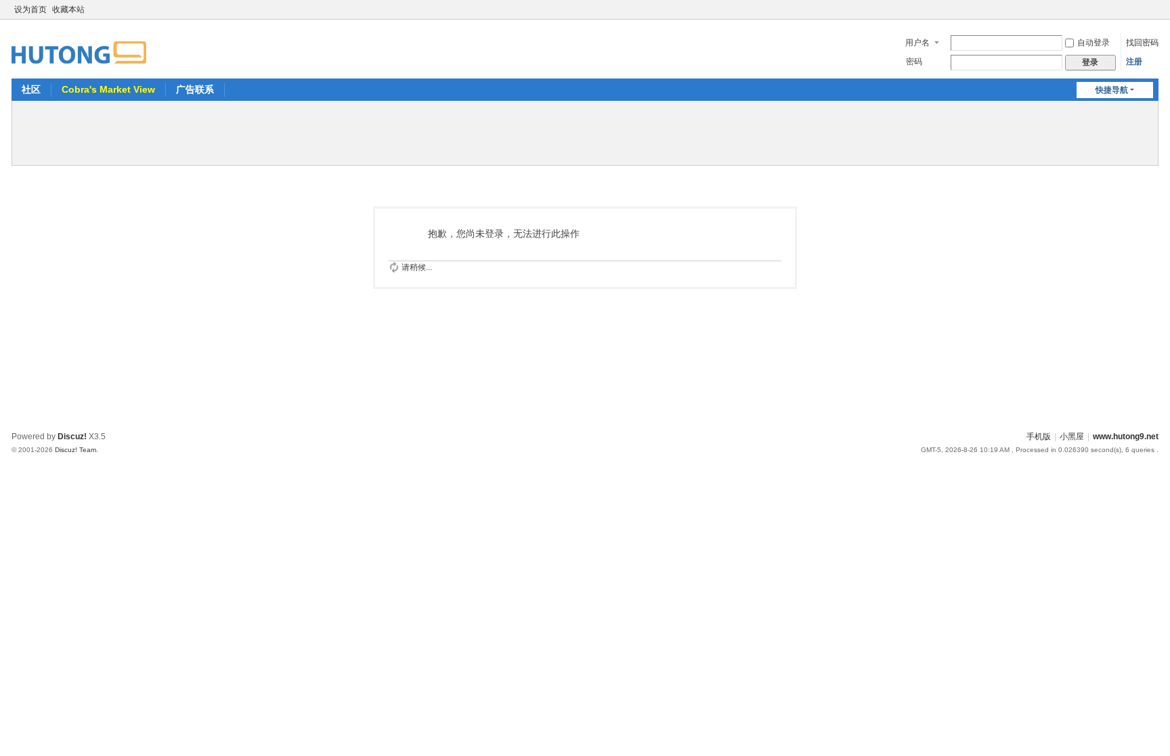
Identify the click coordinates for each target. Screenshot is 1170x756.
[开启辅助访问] (1139, 9)
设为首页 (30, 9)
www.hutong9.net (1125, 436)
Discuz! (72, 436)
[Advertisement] (585, 131)
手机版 (1038, 436)
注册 (1134, 61)
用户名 (917, 42)
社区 (31, 89)
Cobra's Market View (108, 89)
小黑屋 (1072, 436)
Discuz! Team (75, 449)
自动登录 (1093, 42)
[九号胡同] (79, 44)
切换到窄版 (1152, 15)
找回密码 (1142, 42)
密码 (914, 61)
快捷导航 (1112, 90)
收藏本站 (68, 9)
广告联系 (195, 89)
